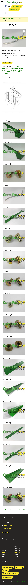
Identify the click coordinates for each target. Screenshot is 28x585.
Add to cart (7, 62)
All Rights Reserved (18, 581)
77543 (18, 66)
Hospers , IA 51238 (8, 525)
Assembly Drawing (8, 77)
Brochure (19, 567)
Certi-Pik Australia (14, 536)
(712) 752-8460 (17, 6)
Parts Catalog (8, 567)
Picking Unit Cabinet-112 (19, 71)
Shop (8, 18)
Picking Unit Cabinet (16, 18)
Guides (5, 570)
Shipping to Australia (10, 574)
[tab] (8, 77)
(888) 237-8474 (14, 9)
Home (4, 18)
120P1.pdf (6, 73)
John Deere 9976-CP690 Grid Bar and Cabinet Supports (12, 68)
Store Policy (7, 577)
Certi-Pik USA (5, 536)
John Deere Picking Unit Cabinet (15, 70)
